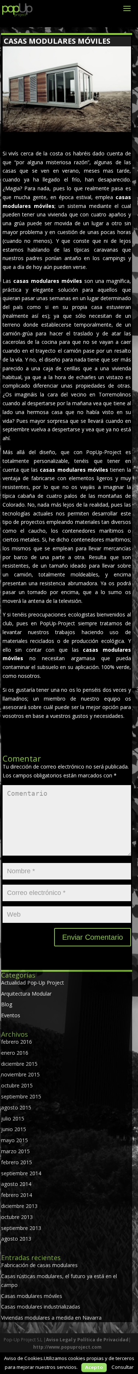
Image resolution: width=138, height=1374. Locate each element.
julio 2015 (12, 1118)
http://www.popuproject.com (67, 1347)
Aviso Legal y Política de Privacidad (87, 1340)
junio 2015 (13, 1129)
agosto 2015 (16, 1107)
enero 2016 (14, 1052)
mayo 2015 (14, 1140)
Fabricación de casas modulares (39, 1265)
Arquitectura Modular (26, 993)
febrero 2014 (16, 1194)
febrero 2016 (16, 1041)
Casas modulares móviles (31, 1295)
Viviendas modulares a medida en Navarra (51, 1317)
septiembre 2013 (21, 1227)
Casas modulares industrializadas (40, 1306)
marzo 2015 (15, 1151)
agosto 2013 (16, 1238)
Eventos (10, 1015)
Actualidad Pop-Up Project (32, 982)
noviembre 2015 (20, 1074)
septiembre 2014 (21, 1173)
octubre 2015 (17, 1085)
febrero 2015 (16, 1162)
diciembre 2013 (19, 1205)
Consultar (123, 1367)
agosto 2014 (16, 1183)
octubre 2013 (17, 1216)
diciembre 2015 (19, 1063)
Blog (6, 1004)
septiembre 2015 (21, 1096)
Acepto (94, 1367)
